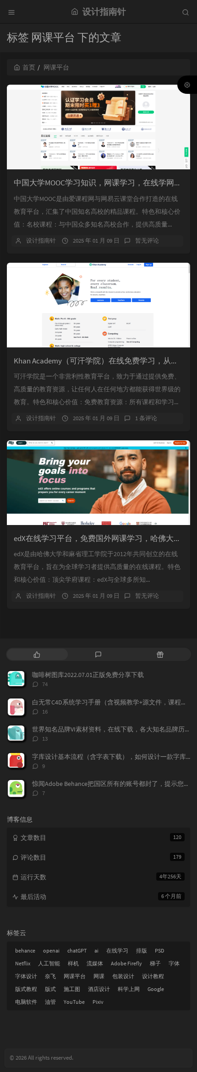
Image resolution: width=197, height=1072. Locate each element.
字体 (174, 963)
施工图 (72, 988)
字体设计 (26, 976)
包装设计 (123, 976)
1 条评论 (146, 418)
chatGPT (77, 950)
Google (156, 988)
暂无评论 (147, 240)
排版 (141, 950)
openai (51, 950)
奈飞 (50, 976)
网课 (98, 976)
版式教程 (26, 988)
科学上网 (129, 988)
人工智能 (49, 963)
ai (96, 950)
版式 (50, 988)
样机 (73, 963)
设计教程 (153, 976)
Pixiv (98, 1001)
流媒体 (95, 963)
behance (25, 950)
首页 (28, 67)
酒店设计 (99, 988)
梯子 (155, 963)
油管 (50, 1001)
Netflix (22, 963)
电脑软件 (26, 1001)
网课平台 (75, 976)
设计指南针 (41, 240)
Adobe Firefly (126, 963)
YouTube (74, 1001)
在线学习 (117, 950)
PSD (159, 950)
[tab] (37, 654)
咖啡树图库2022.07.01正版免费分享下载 (88, 675)
